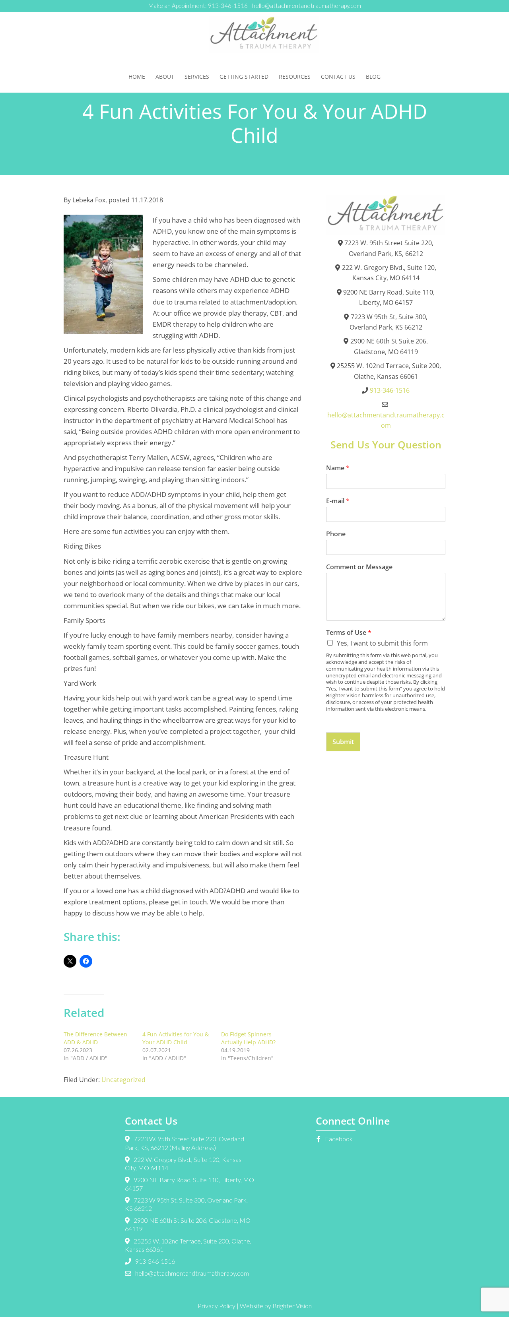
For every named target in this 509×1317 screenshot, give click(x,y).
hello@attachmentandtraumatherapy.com (306, 5)
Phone (336, 534)
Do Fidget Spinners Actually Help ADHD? (248, 1038)
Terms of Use (348, 632)
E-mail (338, 501)
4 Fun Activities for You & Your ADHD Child (175, 1038)
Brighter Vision (292, 1305)
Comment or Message (359, 567)
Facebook (338, 1138)
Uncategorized (123, 1079)
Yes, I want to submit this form (382, 643)
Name (338, 468)
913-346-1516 (228, 5)
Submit (343, 741)
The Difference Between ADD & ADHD (95, 1038)
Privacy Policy (216, 1305)
